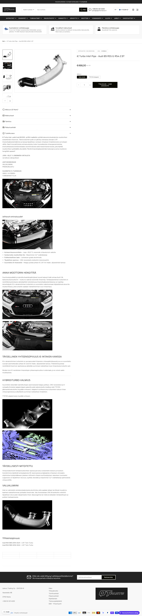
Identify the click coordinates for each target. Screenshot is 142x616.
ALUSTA (107, 18)
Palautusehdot (54, 596)
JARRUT (116, 18)
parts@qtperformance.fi (99, 10)
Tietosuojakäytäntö (55, 601)
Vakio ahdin (82, 77)
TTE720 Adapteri (94, 77)
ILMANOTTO (62, 18)
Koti (3, 41)
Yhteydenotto (53, 591)
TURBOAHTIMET (35, 18)
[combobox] (62, 9)
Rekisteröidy (108, 577)
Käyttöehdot (53, 599)
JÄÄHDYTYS (73, 18)
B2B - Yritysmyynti (55, 604)
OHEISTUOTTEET (128, 18)
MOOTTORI (84, 18)
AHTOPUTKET (10, 18)
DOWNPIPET (22, 18)
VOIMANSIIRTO (96, 18)
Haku (50, 588)
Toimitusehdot (54, 593)
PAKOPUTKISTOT (49, 18)
